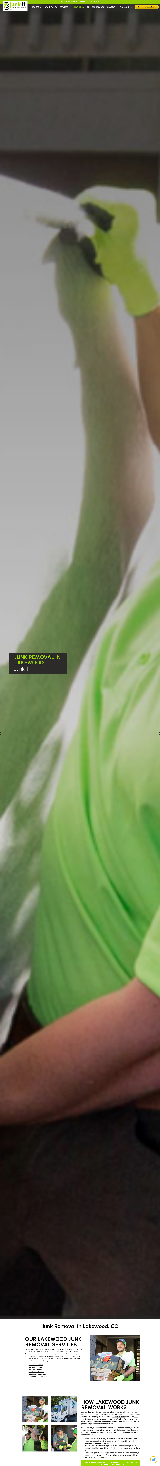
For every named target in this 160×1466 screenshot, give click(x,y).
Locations (78, 7)
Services (64, 7)
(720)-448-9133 (125, 7)
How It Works (50, 7)
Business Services (95, 7)
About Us (36, 7)
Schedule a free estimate (147, 7)
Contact (111, 7)
